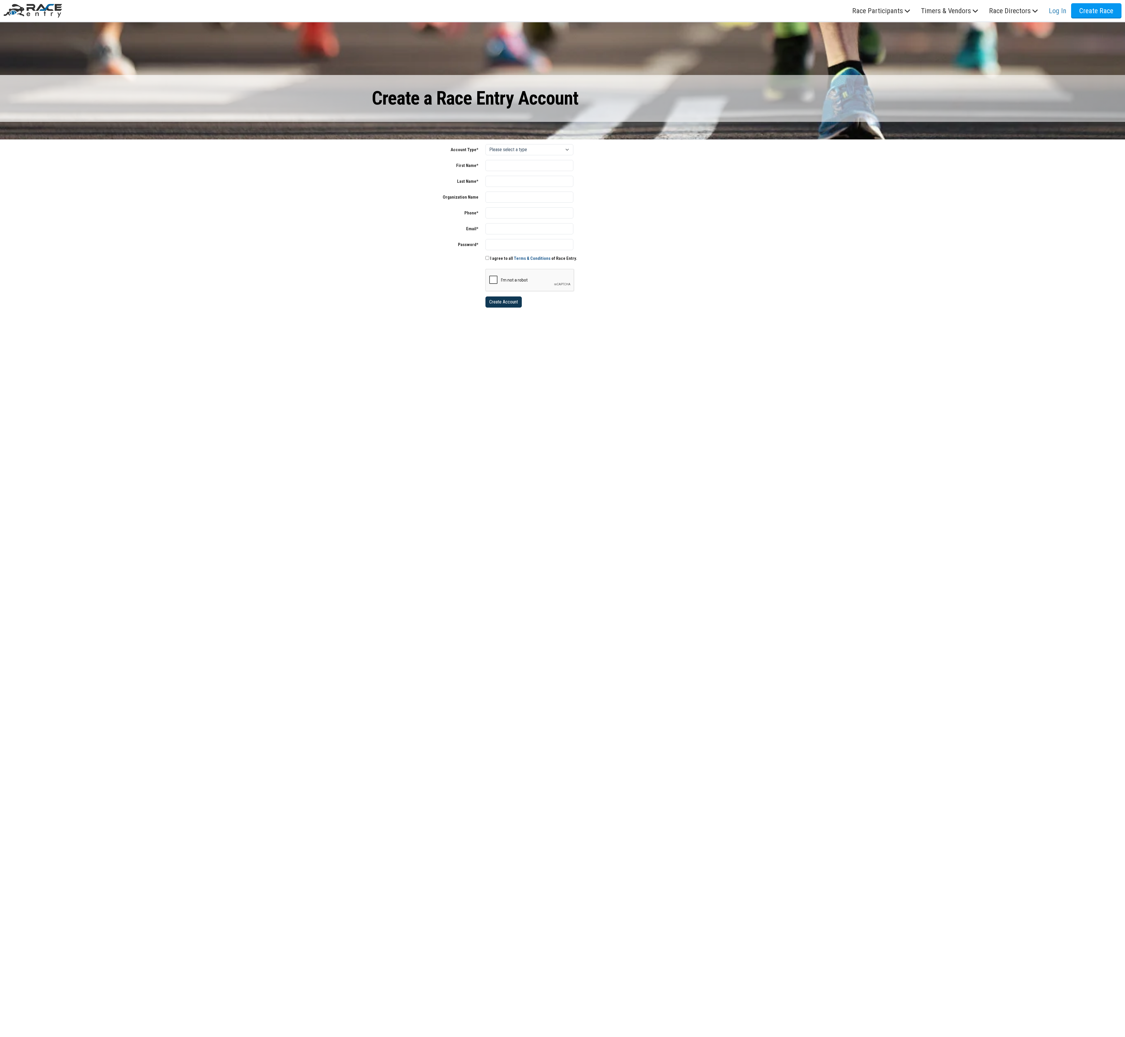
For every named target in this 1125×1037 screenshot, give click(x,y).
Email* (472, 228)
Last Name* (467, 181)
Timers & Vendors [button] (946, 11)
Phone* (471, 213)
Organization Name (460, 197)
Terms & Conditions (532, 258)
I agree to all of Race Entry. (533, 258)
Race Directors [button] (1010, 11)
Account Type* (464, 149)
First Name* (467, 165)
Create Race (1096, 11)
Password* (468, 244)
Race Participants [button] (877, 11)
